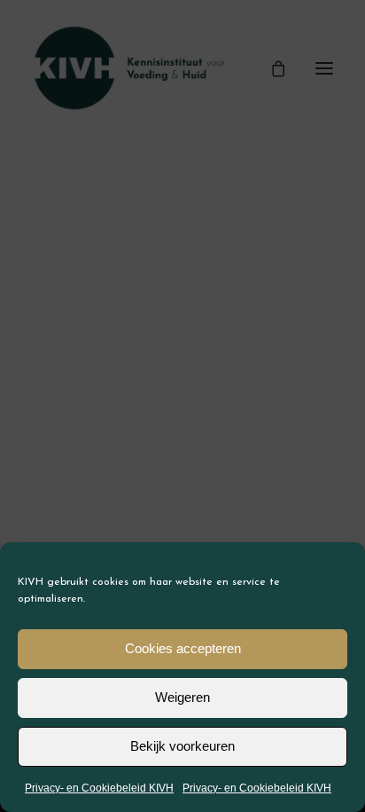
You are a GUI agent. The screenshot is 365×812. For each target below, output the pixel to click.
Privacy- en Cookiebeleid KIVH (99, 788)
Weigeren (182, 697)
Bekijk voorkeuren (182, 745)
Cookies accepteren (183, 648)
